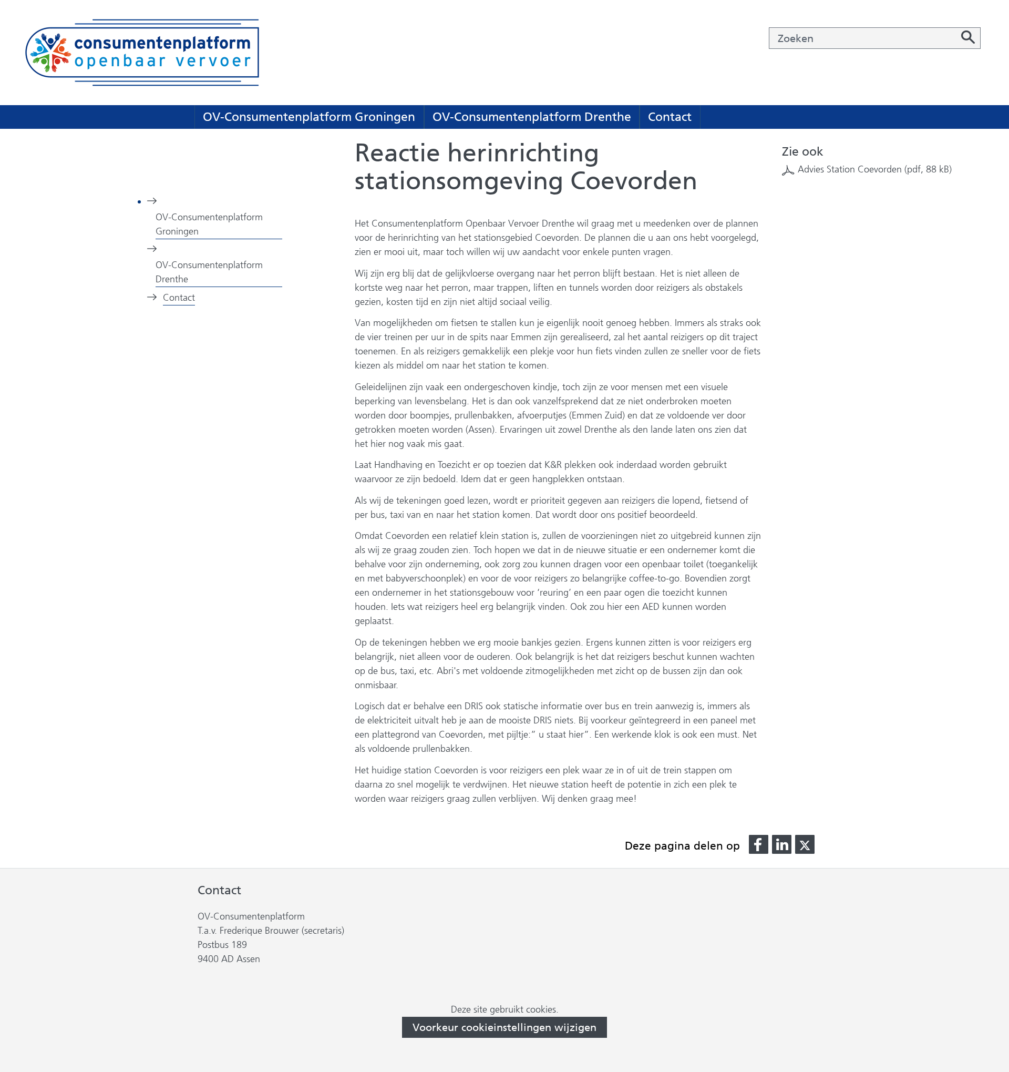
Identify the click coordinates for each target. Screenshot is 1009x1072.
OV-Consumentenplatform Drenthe (532, 116)
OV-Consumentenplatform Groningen (309, 116)
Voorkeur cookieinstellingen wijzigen (504, 1027)
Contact (670, 116)
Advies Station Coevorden (875, 169)
